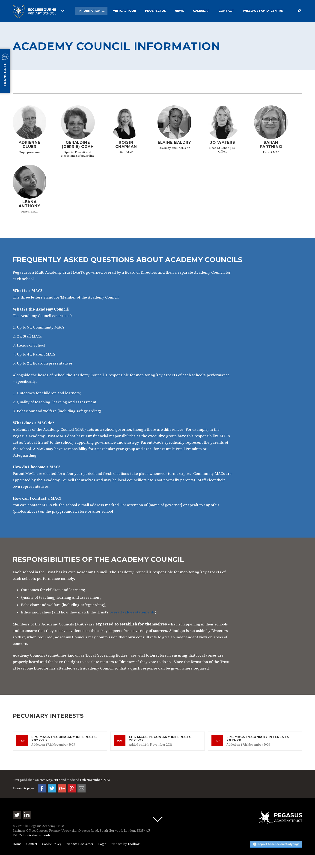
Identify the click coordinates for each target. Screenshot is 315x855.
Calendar (201, 10)
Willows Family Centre (263, 10)
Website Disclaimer (79, 844)
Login (102, 844)
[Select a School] (39, 11)
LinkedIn (27, 815)
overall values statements (132, 612)
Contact (226, 10)
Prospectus (155, 10)
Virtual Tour (124, 10)
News (179, 10)
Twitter (17, 815)
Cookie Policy (51, 844)
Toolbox (134, 844)
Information (89, 10)
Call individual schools (35, 835)
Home (17, 844)
